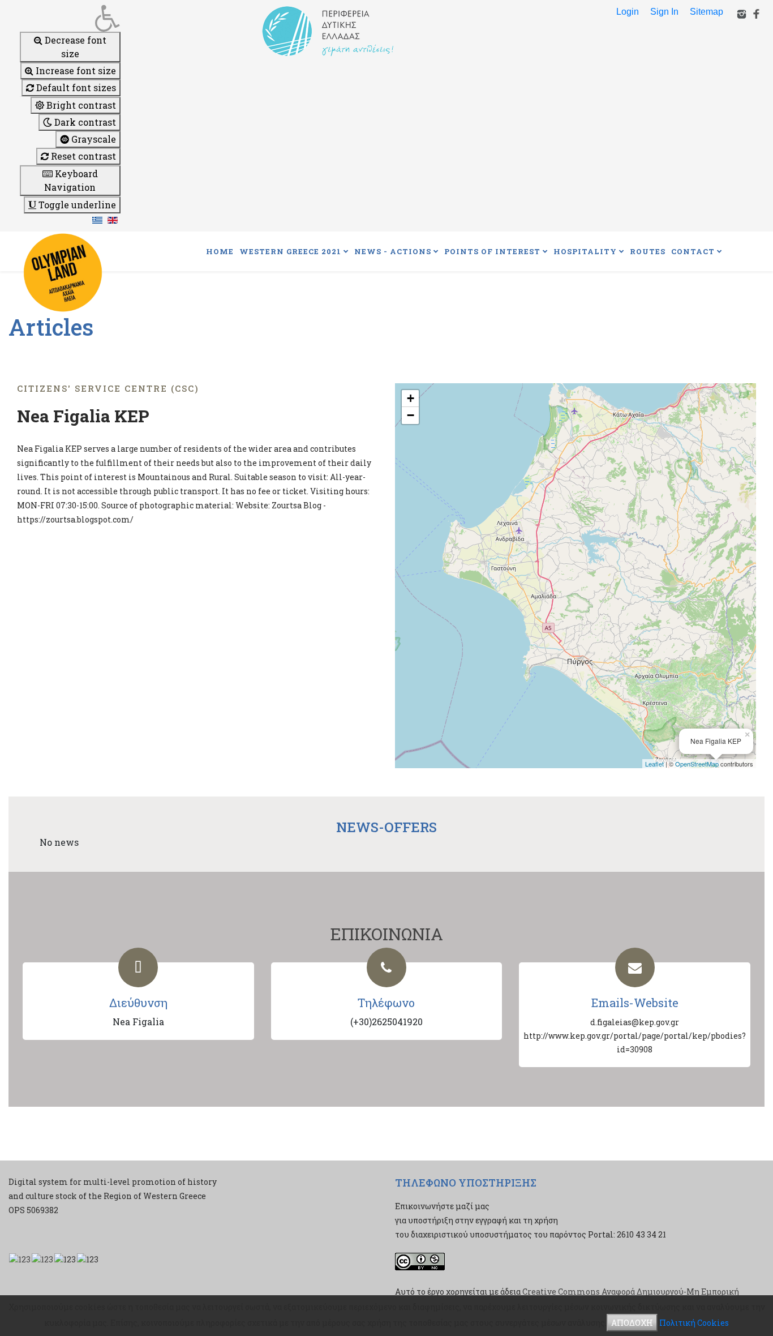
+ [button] (410, 398)
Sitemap (706, 11)
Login (627, 11)
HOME (220, 251)
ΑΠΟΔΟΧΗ (632, 1322)
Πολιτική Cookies (694, 1322)
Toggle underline (76, 205)
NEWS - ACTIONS (392, 251)
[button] (70, 18)
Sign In (664, 11)
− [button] (410, 415)
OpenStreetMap (697, 763)
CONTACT (693, 251)
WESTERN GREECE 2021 (290, 251)
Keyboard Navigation (71, 180)
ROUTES (647, 251)
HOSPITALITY (585, 251)
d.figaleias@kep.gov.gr (634, 1022)
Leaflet (654, 763)
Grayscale (92, 139)
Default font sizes (75, 87)
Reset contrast (82, 156)
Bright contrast (80, 105)
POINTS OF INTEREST (492, 251)
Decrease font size (74, 46)
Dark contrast (84, 122)
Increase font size (74, 70)
